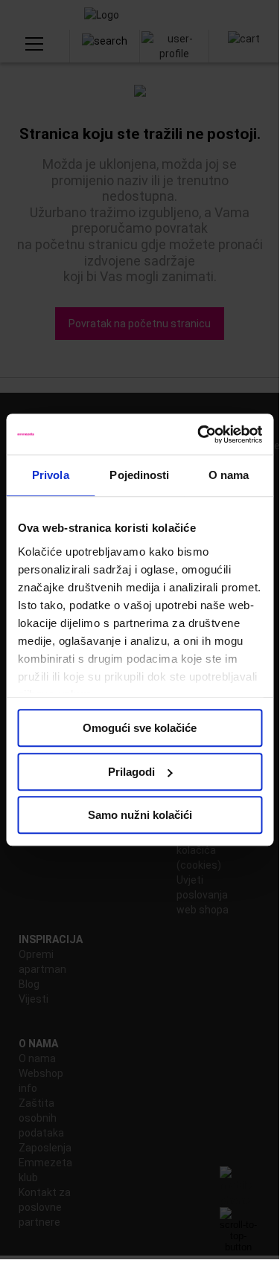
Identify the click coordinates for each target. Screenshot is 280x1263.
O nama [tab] (229, 475)
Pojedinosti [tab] (139, 475)
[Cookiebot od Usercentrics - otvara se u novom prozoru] (199, 434)
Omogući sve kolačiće (140, 728)
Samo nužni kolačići (140, 815)
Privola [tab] (50, 475)
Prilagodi (131, 771)
